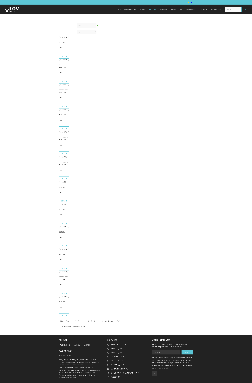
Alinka (77, 345)
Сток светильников (127, 9)
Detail (64, 56)
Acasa (142, 9)
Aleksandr (65, 345)
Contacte (203, 9)
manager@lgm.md (119, 369)
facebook (115, 377)
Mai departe (109, 321)
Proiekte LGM (176, 9)
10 (102, 321)
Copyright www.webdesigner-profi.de (72, 327)
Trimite (187, 352)
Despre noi (190, 9)
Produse (152, 9)
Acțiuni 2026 (216, 9)
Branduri (163, 9)
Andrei (87, 345)
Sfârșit (118, 321)
